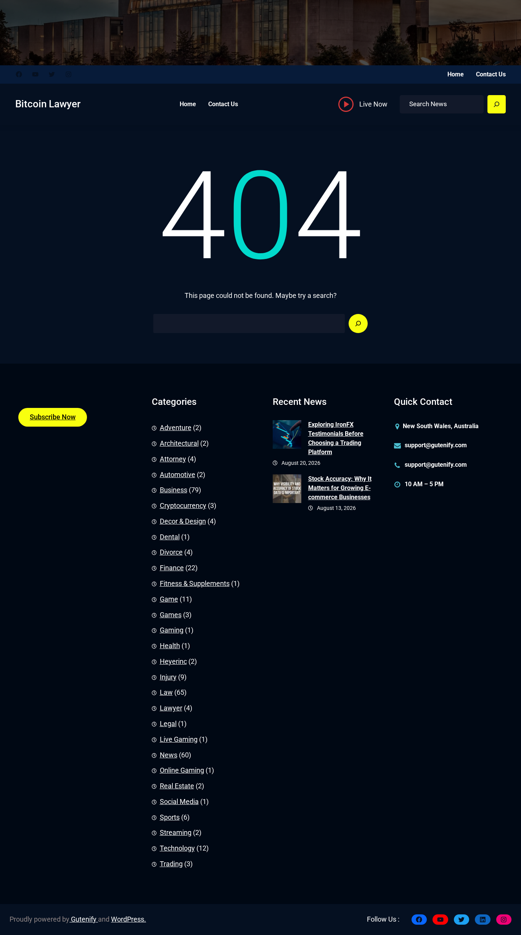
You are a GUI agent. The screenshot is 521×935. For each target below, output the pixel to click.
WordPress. (128, 919)
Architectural (179, 443)
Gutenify (83, 919)
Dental (170, 537)
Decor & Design (183, 521)
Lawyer (171, 708)
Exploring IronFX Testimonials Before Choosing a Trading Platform (335, 438)
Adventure (175, 428)
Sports (170, 817)
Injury (168, 677)
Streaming (175, 832)
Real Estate (177, 786)
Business (173, 490)
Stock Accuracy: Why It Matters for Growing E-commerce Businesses (339, 488)
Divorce (171, 552)
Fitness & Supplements (195, 583)
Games (171, 615)
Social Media (179, 802)
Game (169, 599)
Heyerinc (173, 661)
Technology (177, 848)
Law (166, 692)
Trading (171, 864)
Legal (168, 724)
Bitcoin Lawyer (47, 104)
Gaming (171, 630)
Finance (172, 568)
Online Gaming (182, 770)
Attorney (173, 459)
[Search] (496, 104)
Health (170, 646)
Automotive (177, 475)
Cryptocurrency (183, 506)
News (168, 755)
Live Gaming (179, 739)
